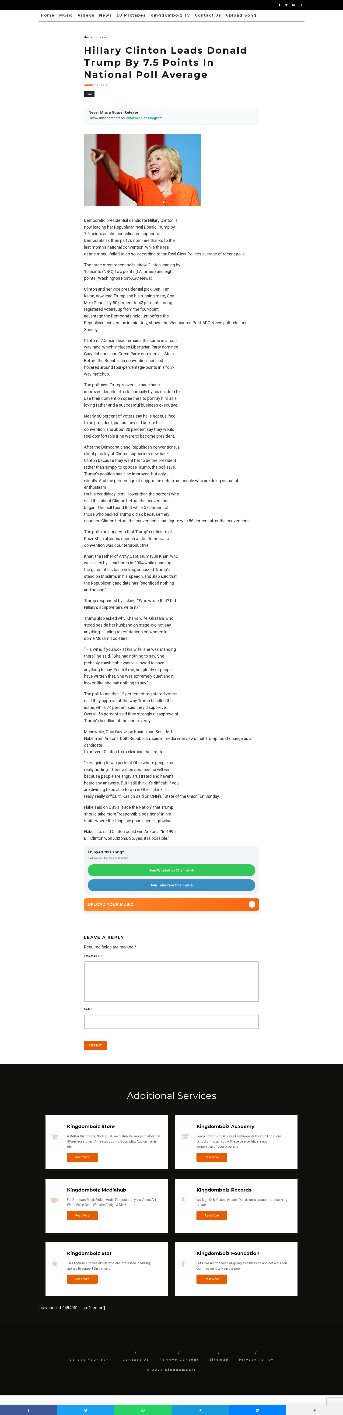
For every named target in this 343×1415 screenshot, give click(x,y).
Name (88, 1009)
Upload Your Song (90, 1359)
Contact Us (208, 15)
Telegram (156, 118)
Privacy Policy (256, 1359)
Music (66, 15)
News (105, 15)
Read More (82, 1157)
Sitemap (219, 1359)
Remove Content (179, 1359)
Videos (86, 15)
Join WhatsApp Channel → (171, 870)
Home (48, 15)
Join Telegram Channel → (171, 885)
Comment (93, 956)
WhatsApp (135, 118)
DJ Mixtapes (131, 15)
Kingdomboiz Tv (170, 15)
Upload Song (241, 15)
